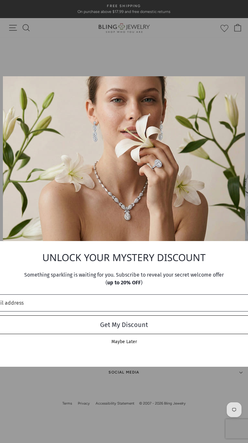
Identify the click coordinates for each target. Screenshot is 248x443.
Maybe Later (124, 341)
